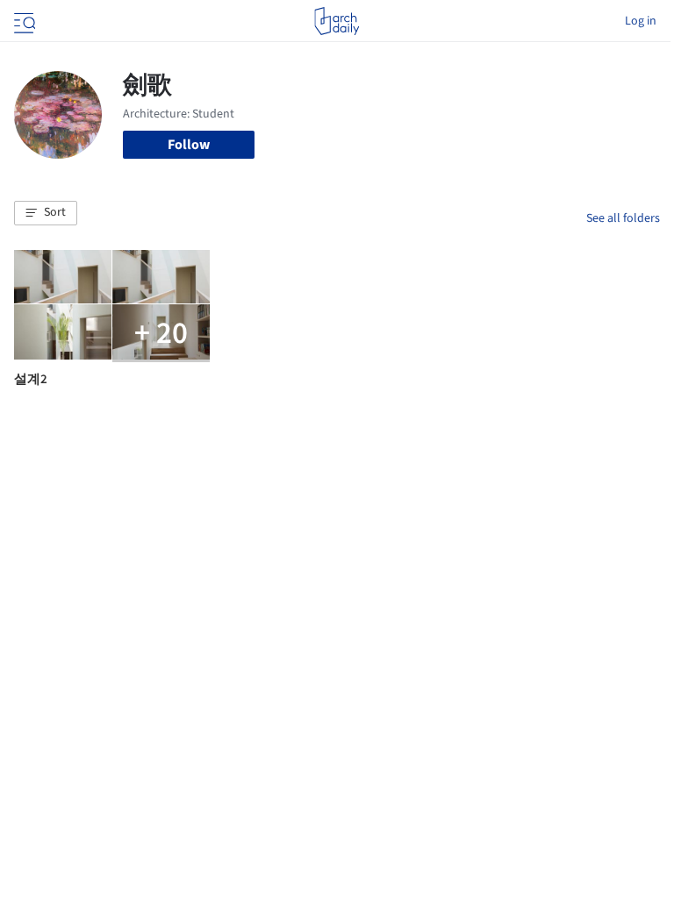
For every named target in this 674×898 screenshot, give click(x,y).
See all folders (623, 218)
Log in (640, 21)
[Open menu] (23, 21)
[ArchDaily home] (336, 21)
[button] (45, 213)
